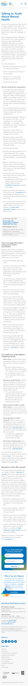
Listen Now (14, 592)
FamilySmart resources (12, 185)
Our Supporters (5, 661)
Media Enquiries (5, 657)
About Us (3, 649)
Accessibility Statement (7, 663)
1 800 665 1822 (11, 622)
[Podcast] (15, 641)
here (9, 456)
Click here (14, 347)
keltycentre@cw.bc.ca (7, 623)
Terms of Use (4, 667)
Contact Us (4, 651)
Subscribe (14, 566)
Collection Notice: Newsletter (9, 653)
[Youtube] (2, 641)
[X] (6, 641)
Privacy (3, 665)
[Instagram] (12, 641)
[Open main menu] (25, 4)
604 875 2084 (12, 620)
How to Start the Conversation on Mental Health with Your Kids (10, 222)
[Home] (7, 3)
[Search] (22, 4)
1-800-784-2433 (17, 428)
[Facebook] (9, 641)
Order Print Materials (6, 659)
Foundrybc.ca (19, 192)
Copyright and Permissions (8, 655)
